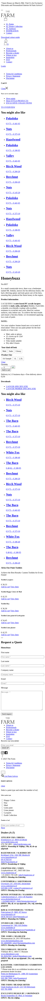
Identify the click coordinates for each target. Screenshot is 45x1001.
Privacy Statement (13, 76)
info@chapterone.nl (26, 875)
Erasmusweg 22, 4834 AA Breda (14, 840)
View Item (14, 587)
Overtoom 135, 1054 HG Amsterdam (15, 884)
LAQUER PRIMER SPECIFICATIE (21, 389)
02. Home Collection (14, 26)
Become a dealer (12, 53)
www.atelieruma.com (9, 842)
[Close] (2, 637)
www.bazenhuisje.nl (9, 857)
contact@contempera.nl (23, 888)
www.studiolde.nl (8, 928)
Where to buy (11, 55)
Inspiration (10, 57)
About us (9, 48)
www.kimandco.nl (8, 914)
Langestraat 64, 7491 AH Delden (14, 925)
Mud (6, 805)
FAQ (8, 60)
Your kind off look (9, 347)
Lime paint (8, 808)
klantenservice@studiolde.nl (24, 930)
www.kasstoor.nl (7, 976)
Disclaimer (10, 78)
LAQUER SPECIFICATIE (17, 386)
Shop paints (10, 98)
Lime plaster (9, 810)
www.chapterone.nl (8, 873)
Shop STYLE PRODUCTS (17, 101)
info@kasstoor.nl (20, 978)
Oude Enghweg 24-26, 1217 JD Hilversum (18, 987)
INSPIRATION (12, 31)
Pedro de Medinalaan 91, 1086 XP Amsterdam (19, 974)
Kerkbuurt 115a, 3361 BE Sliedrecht (15, 855)
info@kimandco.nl (20, 917)
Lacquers (7, 813)
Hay (5, 803)
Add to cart (6, 370)
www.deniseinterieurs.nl (10, 899)
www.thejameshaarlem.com (12, 941)
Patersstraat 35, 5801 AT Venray (14, 912)
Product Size (6, 355)
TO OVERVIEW (8, 107)
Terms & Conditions (14, 74)
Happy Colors (9, 800)
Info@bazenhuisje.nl (9, 862)
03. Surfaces (11, 29)
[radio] (4, 351)
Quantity (4, 364)
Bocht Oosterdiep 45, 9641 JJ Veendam (16, 996)
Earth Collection (10, 815)
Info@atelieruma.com (22, 844)
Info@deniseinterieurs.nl (26, 901)
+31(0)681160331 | (9, 901)
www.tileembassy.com (10, 954)
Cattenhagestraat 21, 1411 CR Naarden (16, 897)
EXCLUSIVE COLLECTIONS (19, 103)
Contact (9, 33)
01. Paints (10, 24)
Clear (3, 362)
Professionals (11, 51)
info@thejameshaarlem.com (24, 943)
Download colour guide (10, 37)
